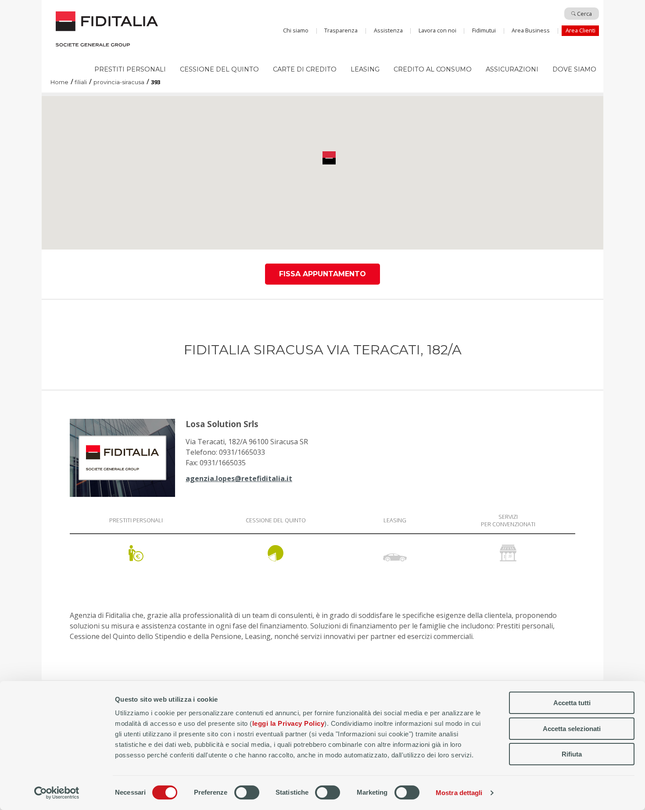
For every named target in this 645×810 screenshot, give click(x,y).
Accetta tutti (572, 703)
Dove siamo (574, 69)
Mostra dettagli (459, 792)
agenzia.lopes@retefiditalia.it (239, 478)
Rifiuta (572, 754)
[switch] (246, 792)
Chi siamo (295, 30)
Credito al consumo (433, 69)
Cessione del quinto (219, 69)
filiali (81, 83)
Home (100, 32)
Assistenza (388, 30)
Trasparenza (341, 30)
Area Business (531, 30)
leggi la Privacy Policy (288, 723)
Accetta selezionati (572, 728)
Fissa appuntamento (322, 274)
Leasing (365, 69)
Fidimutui (484, 30)
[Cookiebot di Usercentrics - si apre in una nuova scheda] (56, 792)
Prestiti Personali (130, 69)
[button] (329, 157)
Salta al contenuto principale (322, 10)
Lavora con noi (437, 30)
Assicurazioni (512, 69)
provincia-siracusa (118, 83)
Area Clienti (580, 30)
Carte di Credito (305, 69)
